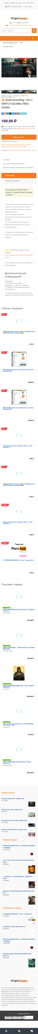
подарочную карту (26, 128)
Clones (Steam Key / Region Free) (11, 809)
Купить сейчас (19, 137)
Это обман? (6, 160)
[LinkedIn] (13, 113)
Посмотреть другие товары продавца (14, 146)
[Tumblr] (15, 113)
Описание (10, 175)
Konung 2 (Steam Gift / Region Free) (12, 798)
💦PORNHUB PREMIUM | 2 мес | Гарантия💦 (17, 914)
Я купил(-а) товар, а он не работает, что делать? (18, 167)
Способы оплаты (8, 46)
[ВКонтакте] (2, 113)
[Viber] (18, 113)
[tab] (19, 175)
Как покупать (30, 3)
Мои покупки (28, 6)
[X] (10, 113)
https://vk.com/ (20, 25)
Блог (21, 43)
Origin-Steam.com (24, 1013)
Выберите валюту (17, 6)
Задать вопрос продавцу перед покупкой (15, 145)
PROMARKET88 (24, 95)
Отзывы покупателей (12, 181)
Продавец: (17, 95)
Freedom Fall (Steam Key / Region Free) (13, 829)
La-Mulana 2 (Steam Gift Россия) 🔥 (14, 926)
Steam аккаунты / (13, 150)
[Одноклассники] (5, 113)
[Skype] (23, 113)
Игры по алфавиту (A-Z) (10, 43)
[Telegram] (26, 113)
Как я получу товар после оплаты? (14, 163)
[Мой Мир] (8, 113)
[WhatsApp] (20, 113)
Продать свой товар (15, 3)
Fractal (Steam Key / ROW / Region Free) (14, 820)
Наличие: (3, 95)
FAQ (24, 3)
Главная (6, 3)
